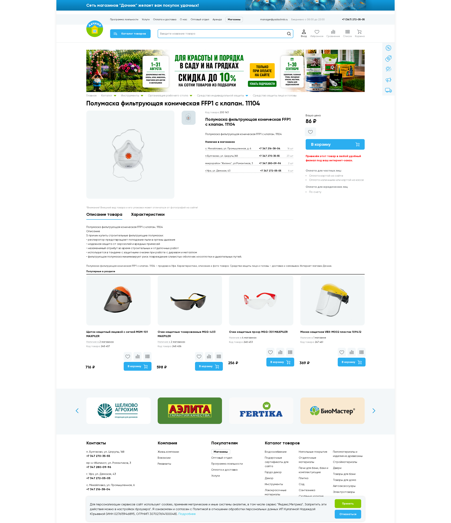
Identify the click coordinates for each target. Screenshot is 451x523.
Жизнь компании (168, 451)
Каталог (107, 95)
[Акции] (388, 48)
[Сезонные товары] (388, 69)
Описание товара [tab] (104, 214)
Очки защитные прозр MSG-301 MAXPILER (258, 332)
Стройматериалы (345, 462)
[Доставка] (388, 90)
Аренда (217, 19)
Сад (301, 484)
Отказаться (347, 514)
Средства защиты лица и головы (274, 95)
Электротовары (344, 492)
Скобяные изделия (311, 496)
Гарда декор (273, 472)
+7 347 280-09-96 (270, 163)
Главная (91, 95)
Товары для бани (344, 474)
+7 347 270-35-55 (269, 155)
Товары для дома (344, 480)
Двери (337, 468)
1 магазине (313, 337)
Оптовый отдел (200, 19)
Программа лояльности (124, 19)
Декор (269, 478)
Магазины (234, 19)
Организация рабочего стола (168, 95)
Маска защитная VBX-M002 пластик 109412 (330, 332)
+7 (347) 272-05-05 (353, 19)
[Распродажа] (388, 79)
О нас (183, 19)
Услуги (146, 19)
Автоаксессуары (344, 486)
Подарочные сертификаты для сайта (276, 462)
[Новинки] (388, 58)
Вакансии (164, 457)
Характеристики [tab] (148, 214)
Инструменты (130, 95)
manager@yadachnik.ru (274, 19)
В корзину (321, 144)
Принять (348, 503)
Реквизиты (164, 463)
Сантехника (307, 490)
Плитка (303, 478)
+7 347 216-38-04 (269, 148)
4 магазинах (243, 337)
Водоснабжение (276, 451)
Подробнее (187, 514)
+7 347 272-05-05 (270, 170)
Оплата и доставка (164, 19)
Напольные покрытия (313, 451)
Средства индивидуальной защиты (221, 95)
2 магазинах (100, 341)
